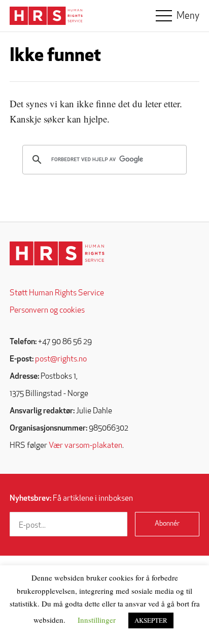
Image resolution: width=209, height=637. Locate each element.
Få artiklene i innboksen (71, 499)
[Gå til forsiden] (57, 253)
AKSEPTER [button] (150, 620)
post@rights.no (61, 359)
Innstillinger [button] (97, 620)
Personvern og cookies (47, 311)
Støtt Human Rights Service (57, 293)
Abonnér (167, 524)
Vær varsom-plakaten (85, 446)
